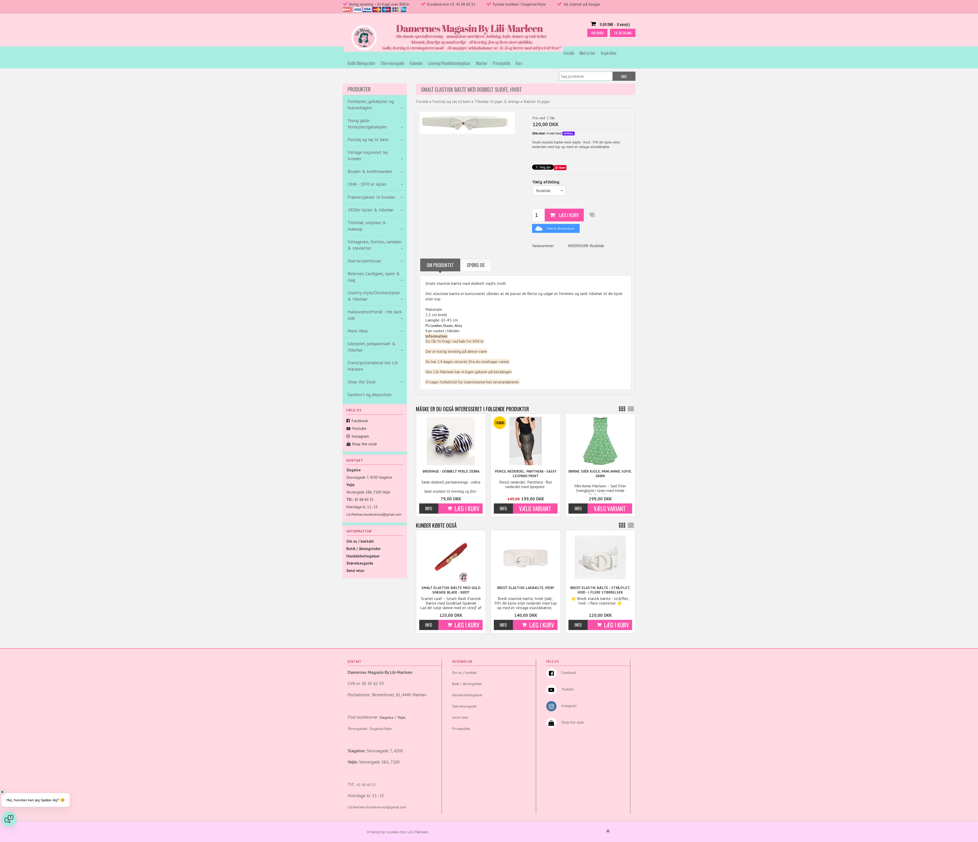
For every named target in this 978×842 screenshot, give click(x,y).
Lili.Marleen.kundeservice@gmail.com (373, 514)
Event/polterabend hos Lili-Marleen (373, 366)
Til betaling (623, 32)
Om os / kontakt (360, 541)
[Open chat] (9, 819)
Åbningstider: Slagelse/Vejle (370, 728)
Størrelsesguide (392, 63)
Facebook (359, 420)
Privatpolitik (501, 63)
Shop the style (364, 443)
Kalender (416, 63)
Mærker (481, 63)
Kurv (519, 63)
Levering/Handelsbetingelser (449, 63)
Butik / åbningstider (363, 548)
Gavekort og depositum (369, 394)
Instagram (360, 436)
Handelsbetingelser (362, 556)
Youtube (359, 428)
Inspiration (608, 53)
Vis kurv (597, 32)
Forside (569, 53)
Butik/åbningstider (361, 63)
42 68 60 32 (364, 499)
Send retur (355, 570)
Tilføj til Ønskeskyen (560, 228)
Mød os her (587, 53)
